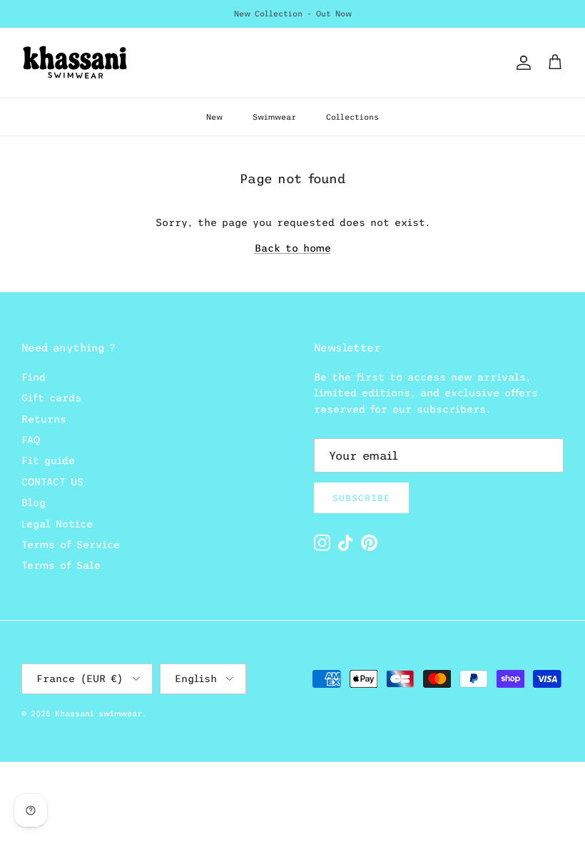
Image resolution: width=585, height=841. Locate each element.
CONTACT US (52, 481)
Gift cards (51, 397)
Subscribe (361, 498)
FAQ (30, 439)
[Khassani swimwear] (74, 62)
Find (33, 377)
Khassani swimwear (98, 713)
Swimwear (274, 117)
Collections (352, 117)
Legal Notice (57, 524)
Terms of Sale (61, 565)
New (214, 117)
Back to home (293, 248)
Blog (33, 502)
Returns (43, 419)
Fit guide (48, 460)
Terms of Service (70, 544)
